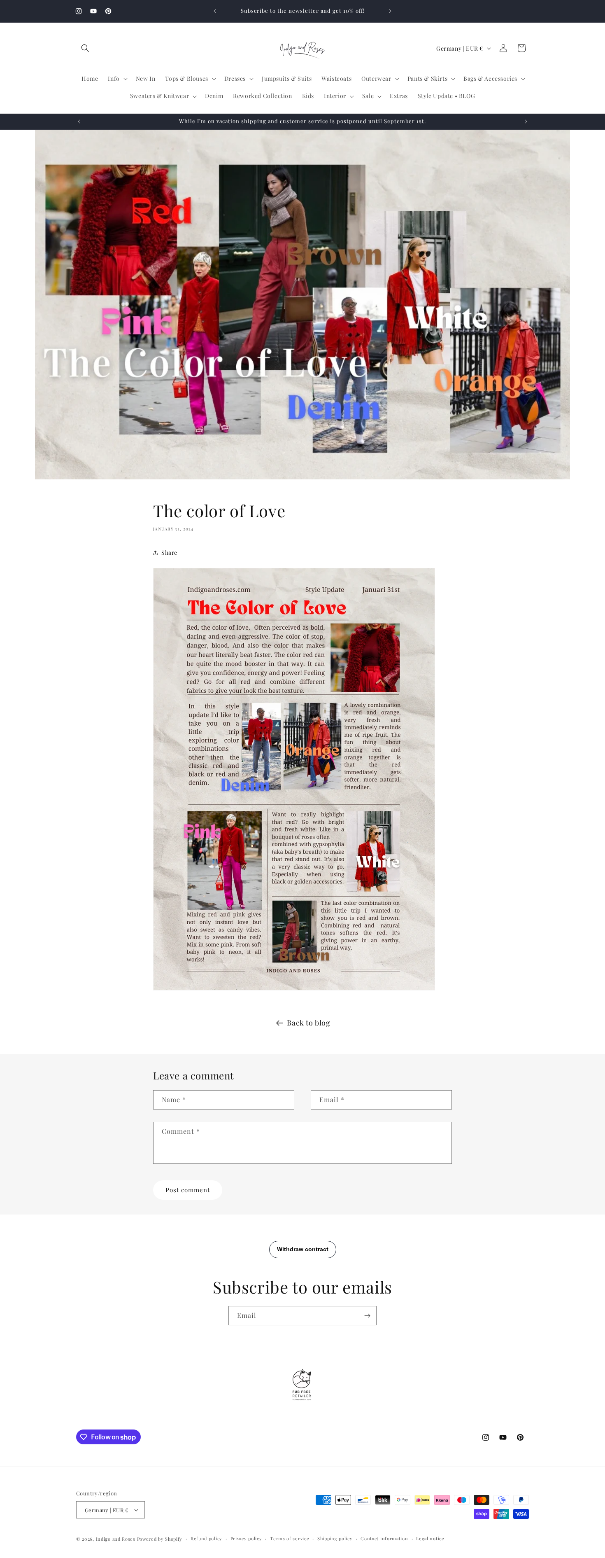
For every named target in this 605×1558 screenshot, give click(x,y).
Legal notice (430, 1538)
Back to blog (308, 1023)
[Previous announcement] (215, 11)
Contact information (384, 1538)
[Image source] (294, 989)
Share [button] (169, 552)
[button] (85, 48)
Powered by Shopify (160, 1539)
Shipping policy (335, 1538)
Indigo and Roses (115, 1539)
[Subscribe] (367, 1315)
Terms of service (289, 1538)
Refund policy (206, 1538)
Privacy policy (246, 1538)
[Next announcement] (390, 11)
